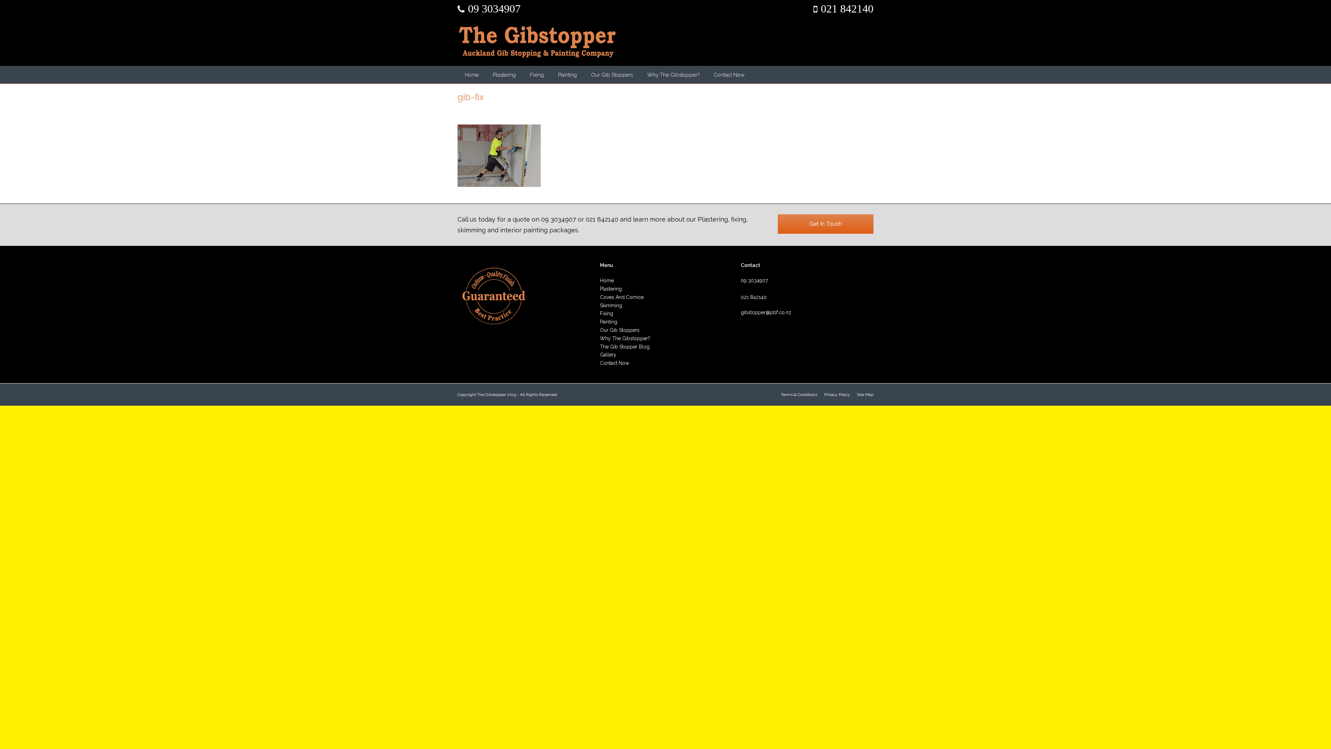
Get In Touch (825, 224)
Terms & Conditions (799, 394)
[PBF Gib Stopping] (537, 42)
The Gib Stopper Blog (625, 347)
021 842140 (847, 8)
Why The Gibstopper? (673, 75)
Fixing (537, 75)
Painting (567, 75)
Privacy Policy (837, 394)
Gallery (608, 355)
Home (472, 75)
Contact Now (729, 75)
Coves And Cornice (622, 297)
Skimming (611, 305)
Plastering (504, 75)
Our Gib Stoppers (612, 75)
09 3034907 (494, 8)
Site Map (865, 394)
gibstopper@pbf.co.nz (766, 312)
